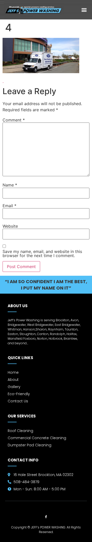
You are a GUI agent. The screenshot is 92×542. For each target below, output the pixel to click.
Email (9, 206)
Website (10, 226)
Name (10, 185)
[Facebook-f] (46, 517)
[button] (84, 9)
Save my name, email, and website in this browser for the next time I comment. (42, 253)
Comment (14, 120)
